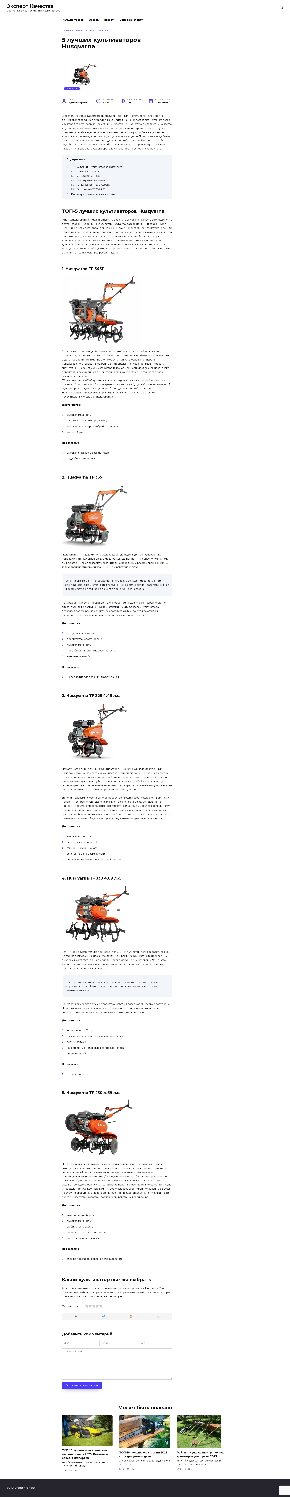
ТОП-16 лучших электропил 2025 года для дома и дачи (143, 1454)
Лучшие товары (73, 19)
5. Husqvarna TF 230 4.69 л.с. (93, 189)
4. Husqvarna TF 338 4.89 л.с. (93, 184)
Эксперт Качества (30, 6)
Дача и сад (72, 88)
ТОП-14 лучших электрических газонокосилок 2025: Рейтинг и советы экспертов (85, 1454)
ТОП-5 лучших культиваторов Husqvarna (96, 167)
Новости (109, 19)
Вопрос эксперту (131, 19)
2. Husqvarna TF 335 (88, 176)
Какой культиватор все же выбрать (93, 194)
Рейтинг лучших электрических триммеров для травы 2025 (200, 1454)
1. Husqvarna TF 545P (89, 171)
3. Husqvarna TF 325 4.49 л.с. (93, 180)
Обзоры (94, 19)
